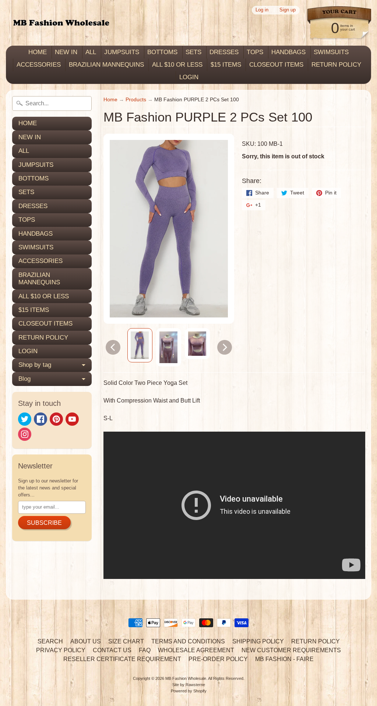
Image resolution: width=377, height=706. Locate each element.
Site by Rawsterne (188, 684)
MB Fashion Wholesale (185, 678)
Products (136, 99)
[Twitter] (24, 419)
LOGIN (188, 77)
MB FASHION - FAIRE (284, 659)
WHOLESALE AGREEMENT (196, 650)
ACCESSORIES (39, 64)
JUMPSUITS (121, 52)
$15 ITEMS (226, 64)
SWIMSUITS (331, 52)
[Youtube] (72, 419)
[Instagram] (24, 434)
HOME (37, 52)
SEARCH (50, 641)
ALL (90, 52)
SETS (193, 52)
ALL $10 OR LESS (177, 64)
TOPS (255, 52)
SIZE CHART (126, 641)
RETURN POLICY (336, 64)
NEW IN (66, 52)
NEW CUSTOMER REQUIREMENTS (291, 650)
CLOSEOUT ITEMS (276, 64)
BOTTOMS (162, 52)
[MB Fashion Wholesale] (61, 23)
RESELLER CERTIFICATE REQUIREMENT (122, 659)
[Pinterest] (56, 419)
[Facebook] (40, 419)
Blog (24, 378)
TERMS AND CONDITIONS (188, 641)
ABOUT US (85, 641)
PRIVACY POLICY (60, 650)
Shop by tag (34, 364)
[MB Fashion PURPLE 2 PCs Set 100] (139, 345)
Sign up (287, 10)
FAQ (145, 650)
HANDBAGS (288, 52)
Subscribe (44, 523)
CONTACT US (112, 650)
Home (110, 99)
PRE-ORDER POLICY (218, 659)
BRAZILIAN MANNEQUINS (106, 64)
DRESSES (224, 52)
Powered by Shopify (189, 691)
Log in (262, 10)
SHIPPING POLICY (258, 641)
